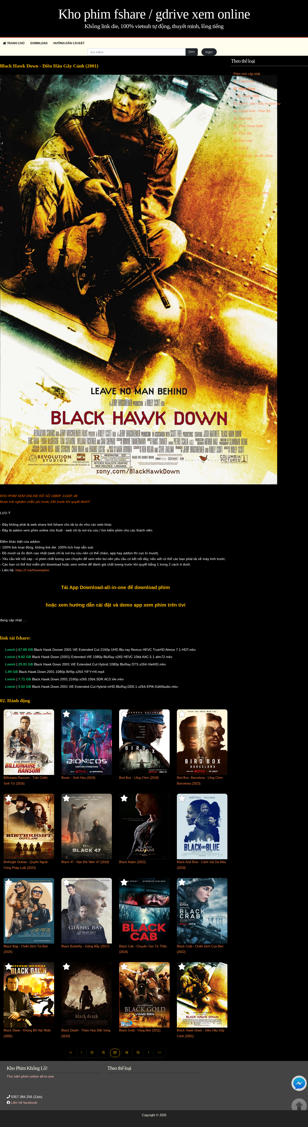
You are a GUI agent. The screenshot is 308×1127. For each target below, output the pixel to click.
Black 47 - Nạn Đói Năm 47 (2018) (85, 862)
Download (39, 43)
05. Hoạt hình (242, 118)
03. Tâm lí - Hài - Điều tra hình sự (257, 103)
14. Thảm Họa (243, 185)
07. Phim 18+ (242, 133)
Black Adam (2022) (132, 862)
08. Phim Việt (242, 141)
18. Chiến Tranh (244, 215)
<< (70, 1052)
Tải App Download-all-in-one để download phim (115, 587)
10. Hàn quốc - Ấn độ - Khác (253, 156)
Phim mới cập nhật (246, 74)
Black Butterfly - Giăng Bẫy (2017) (85, 946)
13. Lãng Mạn (242, 178)
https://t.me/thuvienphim (32, 570)
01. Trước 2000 (248, 96)
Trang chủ (15, 43)
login (209, 52)
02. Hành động (244, 89)
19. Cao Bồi (241, 223)
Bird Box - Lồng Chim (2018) (139, 778)
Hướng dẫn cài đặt (68, 43)
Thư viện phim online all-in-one (30, 1076)
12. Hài (238, 170)
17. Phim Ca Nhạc (246, 208)
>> (159, 1052)
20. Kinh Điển (242, 230)
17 (115, 1052)
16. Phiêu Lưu (243, 200)
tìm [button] (192, 51)
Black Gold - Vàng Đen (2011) (139, 1030)
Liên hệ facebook (24, 1102)
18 (126, 1052)
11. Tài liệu (241, 163)
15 (92, 1052)
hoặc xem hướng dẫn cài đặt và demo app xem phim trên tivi (116, 605)
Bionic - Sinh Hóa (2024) (78, 778)
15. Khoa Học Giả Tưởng (251, 193)
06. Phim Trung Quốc (248, 126)
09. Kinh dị (240, 148)
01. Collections (243, 81)
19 (138, 1052)
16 (103, 1052)
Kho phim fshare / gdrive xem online (154, 13)
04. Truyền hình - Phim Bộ (251, 111)
